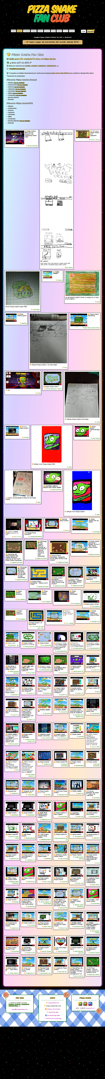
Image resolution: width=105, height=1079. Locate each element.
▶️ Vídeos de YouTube (52, 1009)
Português (27, 30)
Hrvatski (33, 30)
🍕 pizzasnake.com (52, 1003)
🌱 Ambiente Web (52, 1012)
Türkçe (53, 30)
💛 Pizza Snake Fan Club (52, 1006)
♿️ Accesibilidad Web (52, 1015)
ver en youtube (19, 82)
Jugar (84, 31)
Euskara (71, 30)
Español (19, 30)
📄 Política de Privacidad (52, 1018)
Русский (65, 30)
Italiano (59, 30)
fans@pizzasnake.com (17, 68)
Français (47, 30)
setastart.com (90, 1008)
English (13, 30)
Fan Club (90, 31)
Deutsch (40, 30)
